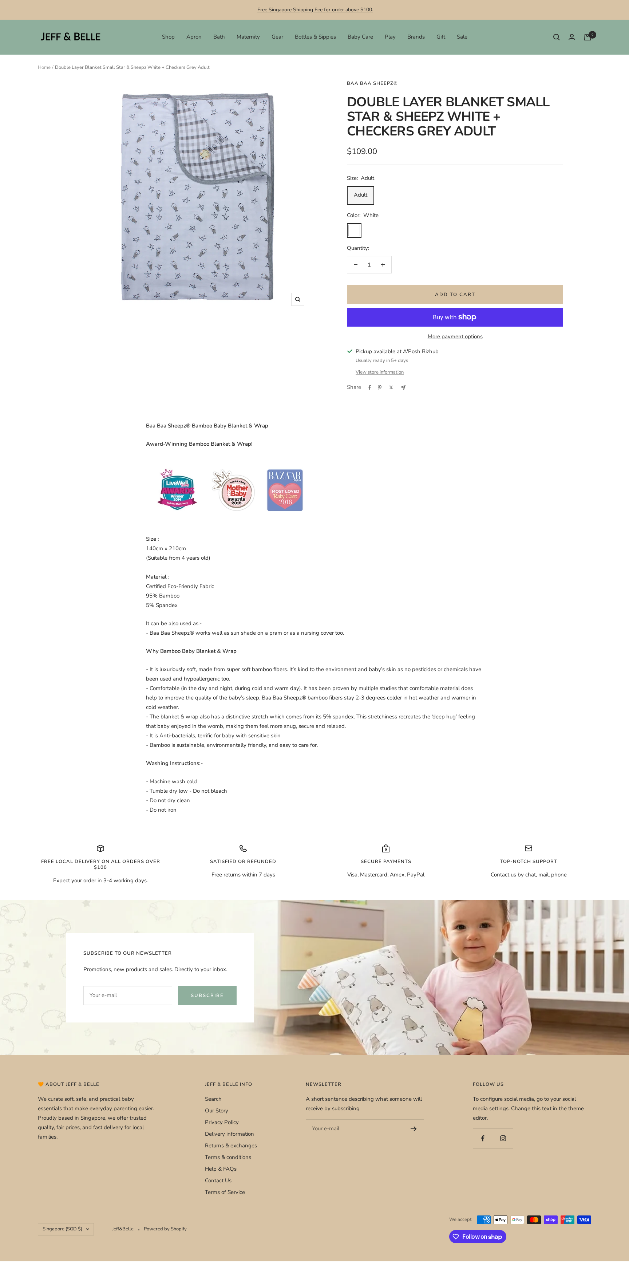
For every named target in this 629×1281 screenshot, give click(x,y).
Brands (416, 36)
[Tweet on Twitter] (391, 387)
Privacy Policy (222, 1122)
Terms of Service (225, 1192)
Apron (194, 36)
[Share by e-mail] (403, 387)
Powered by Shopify (165, 1229)
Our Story (216, 1110)
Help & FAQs (221, 1168)
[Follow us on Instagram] (503, 1138)
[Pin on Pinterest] (379, 387)
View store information (380, 372)
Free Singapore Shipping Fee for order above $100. (315, 9)
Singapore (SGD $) (62, 1229)
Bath (219, 36)
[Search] (556, 37)
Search (213, 1099)
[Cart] (587, 37)
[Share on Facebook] (369, 387)
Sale (462, 36)
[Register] (414, 1128)
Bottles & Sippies (315, 36)
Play (390, 36)
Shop (168, 36)
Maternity (248, 36)
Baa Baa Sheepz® (372, 83)
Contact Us (218, 1180)
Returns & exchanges (231, 1145)
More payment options (455, 336)
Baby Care (360, 36)
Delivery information (229, 1134)
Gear (277, 36)
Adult (360, 194)
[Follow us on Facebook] (483, 1138)
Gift (440, 36)
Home (44, 67)
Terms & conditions (228, 1157)
